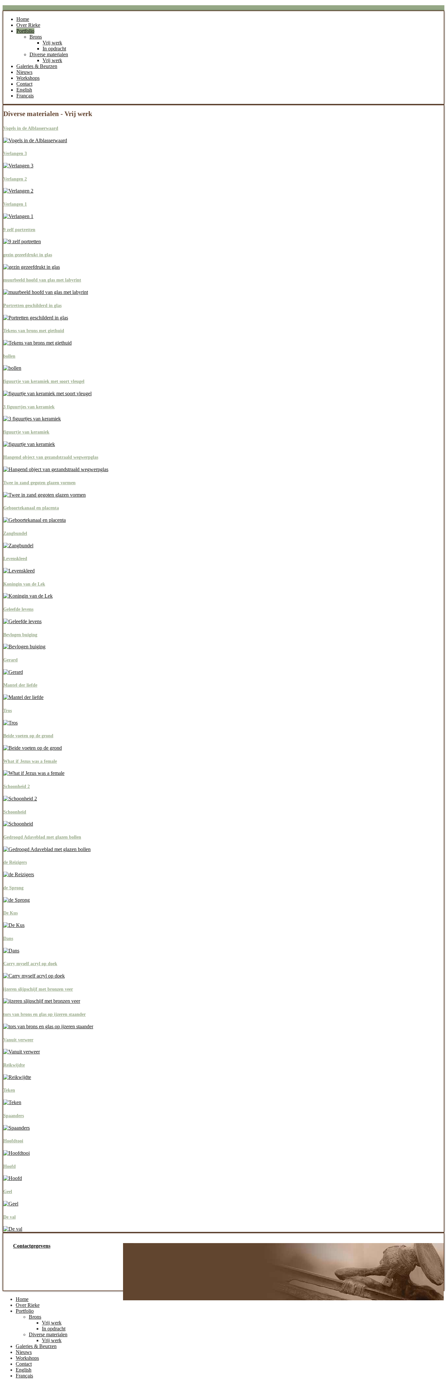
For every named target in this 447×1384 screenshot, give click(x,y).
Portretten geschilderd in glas (32, 305)
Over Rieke (28, 25)
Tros (7, 710)
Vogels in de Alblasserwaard (30, 128)
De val (9, 1217)
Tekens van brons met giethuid (33, 330)
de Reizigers (15, 862)
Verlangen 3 (15, 153)
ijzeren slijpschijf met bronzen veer (38, 989)
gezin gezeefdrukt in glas (27, 254)
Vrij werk (52, 42)
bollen (9, 356)
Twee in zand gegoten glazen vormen (39, 482)
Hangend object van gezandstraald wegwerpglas (50, 457)
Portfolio (25, 31)
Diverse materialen (48, 54)
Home (22, 19)
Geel (7, 1191)
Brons (35, 37)
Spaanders (13, 1115)
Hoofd (9, 1166)
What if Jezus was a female (30, 761)
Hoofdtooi (13, 1140)
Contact (24, 84)
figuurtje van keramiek (26, 432)
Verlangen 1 (15, 204)
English (24, 90)
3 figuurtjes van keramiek (29, 406)
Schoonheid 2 (16, 786)
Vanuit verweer (18, 1039)
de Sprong (13, 887)
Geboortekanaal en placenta (31, 507)
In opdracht (54, 48)
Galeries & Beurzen (36, 66)
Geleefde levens (18, 609)
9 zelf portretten (19, 229)
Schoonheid (14, 812)
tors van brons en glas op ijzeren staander (44, 1014)
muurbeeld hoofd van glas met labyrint (42, 280)
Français (25, 95)
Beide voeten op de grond (28, 735)
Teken (9, 1090)
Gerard (10, 660)
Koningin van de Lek (24, 584)
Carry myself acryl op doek (30, 963)
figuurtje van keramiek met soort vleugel (43, 381)
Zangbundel (15, 533)
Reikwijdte (14, 1065)
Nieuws (24, 72)
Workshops (28, 78)
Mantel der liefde (20, 685)
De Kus (10, 913)
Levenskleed (15, 558)
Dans (8, 938)
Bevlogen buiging (20, 634)
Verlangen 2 (15, 179)
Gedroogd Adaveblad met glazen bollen (42, 837)
